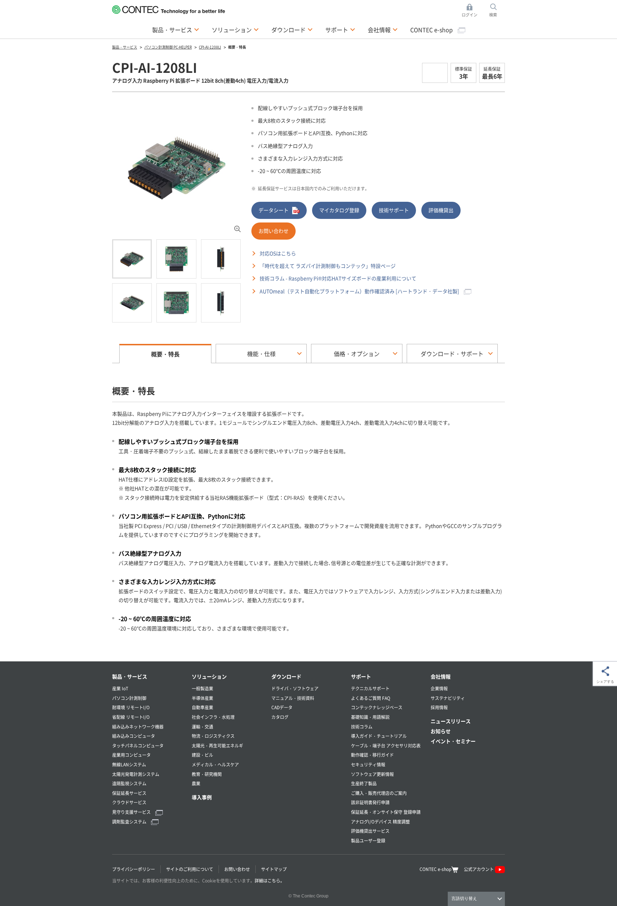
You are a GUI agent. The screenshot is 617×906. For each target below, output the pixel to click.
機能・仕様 (261, 353)
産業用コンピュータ (131, 755)
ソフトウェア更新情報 (372, 774)
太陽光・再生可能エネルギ (217, 745)
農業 (196, 783)
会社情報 (441, 676)
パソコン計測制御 (129, 698)
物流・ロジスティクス (213, 736)
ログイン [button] (471, 10)
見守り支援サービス (132, 812)
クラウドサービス (129, 802)
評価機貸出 (440, 210)
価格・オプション (357, 353)
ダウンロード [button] (292, 29)
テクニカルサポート (370, 688)
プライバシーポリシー (133, 869)
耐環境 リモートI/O (131, 707)
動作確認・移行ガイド (372, 755)
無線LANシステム (129, 764)
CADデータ (281, 707)
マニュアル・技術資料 (292, 698)
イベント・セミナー (453, 741)
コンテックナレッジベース (376, 707)
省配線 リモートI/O (131, 717)
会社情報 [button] (383, 29)
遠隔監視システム (129, 783)
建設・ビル (202, 755)
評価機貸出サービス (370, 831)
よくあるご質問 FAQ (370, 698)
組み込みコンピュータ (133, 736)
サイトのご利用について (189, 869)
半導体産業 (202, 698)
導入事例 (202, 797)
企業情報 (439, 688)
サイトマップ (274, 869)
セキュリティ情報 (368, 764)
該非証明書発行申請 (370, 802)
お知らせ (441, 731)
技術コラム (361, 727)
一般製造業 (202, 688)
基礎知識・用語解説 (370, 717)
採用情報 (439, 707)
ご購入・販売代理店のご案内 (379, 793)
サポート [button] (340, 29)
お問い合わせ (274, 230)
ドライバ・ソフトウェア (294, 688)
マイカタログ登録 (339, 210)
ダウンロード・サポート (452, 353)
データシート (274, 210)
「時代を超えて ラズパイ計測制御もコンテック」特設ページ (328, 265)
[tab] (132, 259)
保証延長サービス (129, 793)
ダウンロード (286, 676)
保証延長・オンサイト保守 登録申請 (386, 812)
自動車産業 (202, 707)
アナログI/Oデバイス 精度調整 (380, 822)
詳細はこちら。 (270, 880)
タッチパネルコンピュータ (138, 745)
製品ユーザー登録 (368, 840)
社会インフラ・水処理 (213, 717)
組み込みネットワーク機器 (138, 727)
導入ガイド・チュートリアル (379, 736)
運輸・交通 (202, 727)
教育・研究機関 (207, 774)
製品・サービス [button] (175, 29)
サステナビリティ (448, 698)
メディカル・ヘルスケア (215, 764)
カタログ (280, 717)
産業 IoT (120, 688)
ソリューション (209, 676)
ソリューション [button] (235, 29)
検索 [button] (497, 10)
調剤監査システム (129, 822)
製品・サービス (129, 676)
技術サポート (394, 210)
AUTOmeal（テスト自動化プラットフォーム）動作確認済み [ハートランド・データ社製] (360, 291)
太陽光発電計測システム (135, 774)
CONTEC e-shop (432, 29)
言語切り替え (464, 898)
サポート (361, 676)
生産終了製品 (364, 783)
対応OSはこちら (278, 253)
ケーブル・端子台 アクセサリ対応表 (386, 745)
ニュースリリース (451, 721)
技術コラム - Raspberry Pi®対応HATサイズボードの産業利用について (338, 278)
